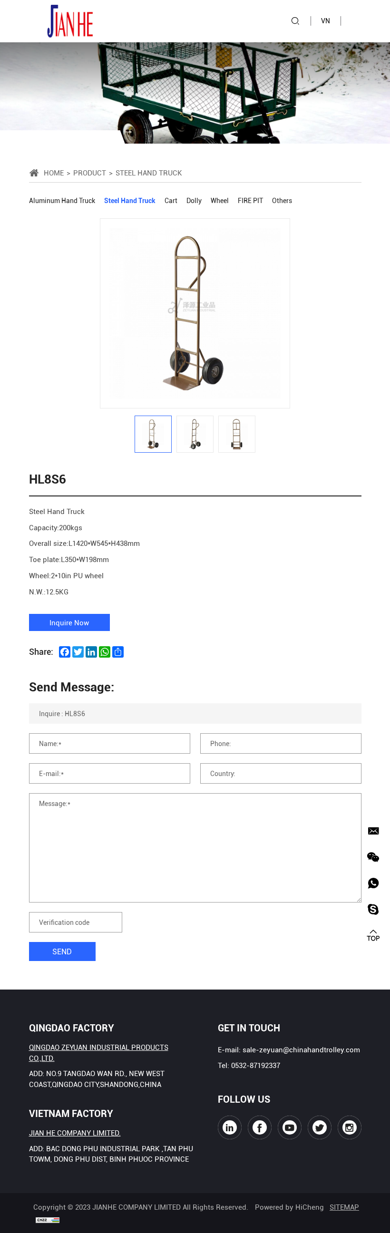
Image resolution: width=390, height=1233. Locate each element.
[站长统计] (47, 1219)
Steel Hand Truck (130, 200)
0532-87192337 (255, 1065)
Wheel (220, 200)
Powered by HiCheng (289, 1207)
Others (282, 200)
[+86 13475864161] (373, 883)
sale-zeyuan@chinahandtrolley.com (301, 1049)
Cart (171, 200)
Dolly (194, 200)
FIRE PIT (250, 200)
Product (89, 172)
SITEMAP (344, 1207)
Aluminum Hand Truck (62, 200)
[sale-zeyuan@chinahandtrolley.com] (373, 831)
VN (325, 20)
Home (54, 172)
